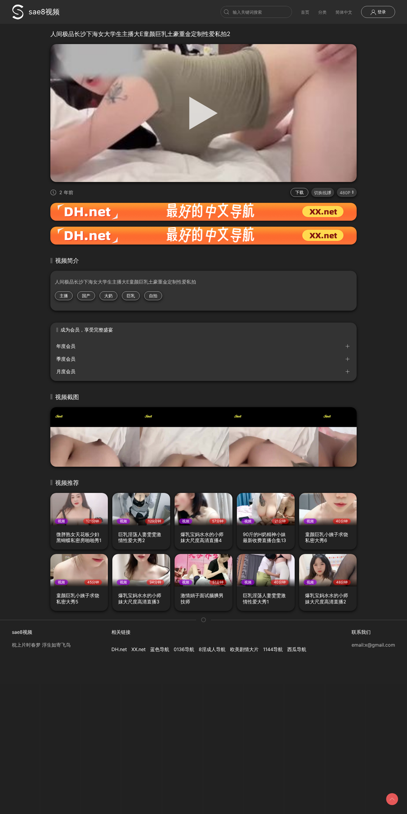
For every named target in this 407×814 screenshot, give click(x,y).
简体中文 (343, 12)
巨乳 (131, 295)
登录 (381, 11)
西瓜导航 (296, 649)
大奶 (108, 295)
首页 (305, 12)
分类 (322, 12)
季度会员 (65, 359)
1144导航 (273, 649)
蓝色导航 (159, 649)
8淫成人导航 (212, 649)
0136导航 (184, 649)
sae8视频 (44, 11)
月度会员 (65, 371)
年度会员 (65, 346)
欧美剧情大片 (244, 649)
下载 (299, 192)
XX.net (138, 649)
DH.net (119, 649)
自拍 (153, 295)
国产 (86, 295)
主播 (64, 295)
